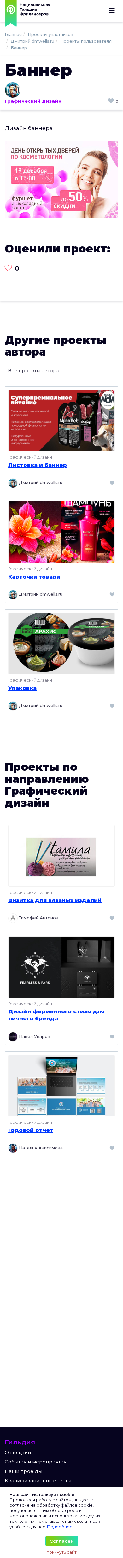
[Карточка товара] (61, 532)
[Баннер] (61, 179)
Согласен (62, 1541)
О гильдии (18, 1453)
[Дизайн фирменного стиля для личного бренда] (61, 967)
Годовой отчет (30, 1130)
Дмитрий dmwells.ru (40, 482)
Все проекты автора (33, 371)
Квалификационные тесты (38, 1480)
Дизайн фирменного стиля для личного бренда (56, 1015)
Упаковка (22, 688)
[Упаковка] (61, 643)
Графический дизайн (33, 101)
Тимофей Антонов (38, 917)
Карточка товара (34, 576)
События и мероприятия (36, 1462)
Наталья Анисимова (40, 1147)
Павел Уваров (34, 1036)
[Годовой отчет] (61, 1085)
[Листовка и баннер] (61, 420)
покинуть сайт (62, 1552)
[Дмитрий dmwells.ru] (61, 90)
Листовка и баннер (37, 465)
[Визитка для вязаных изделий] (61, 855)
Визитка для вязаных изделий (55, 900)
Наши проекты (23, 1471)
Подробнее (60, 1526)
